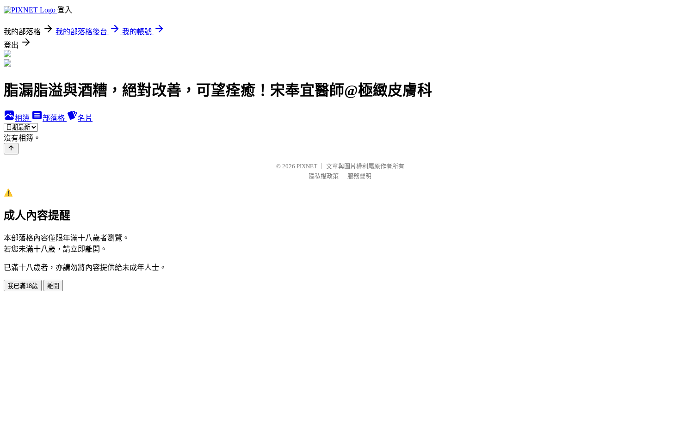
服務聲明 (359, 175)
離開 (53, 285)
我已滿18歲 (22, 285)
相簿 (23, 118)
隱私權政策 (324, 175)
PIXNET (307, 166)
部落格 (55, 118)
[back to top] (11, 148)
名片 (85, 118)
